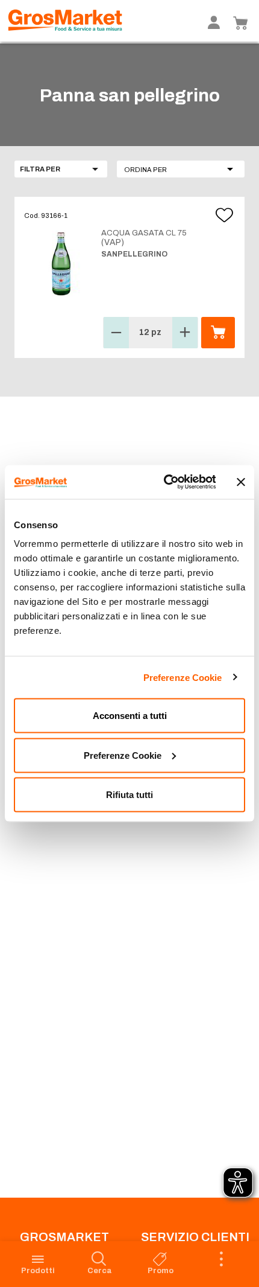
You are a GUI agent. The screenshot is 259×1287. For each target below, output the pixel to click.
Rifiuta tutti (129, 795)
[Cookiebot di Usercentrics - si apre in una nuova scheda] (164, 482)
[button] (181, 169)
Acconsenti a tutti (130, 716)
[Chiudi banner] (241, 481)
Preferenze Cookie (182, 677)
